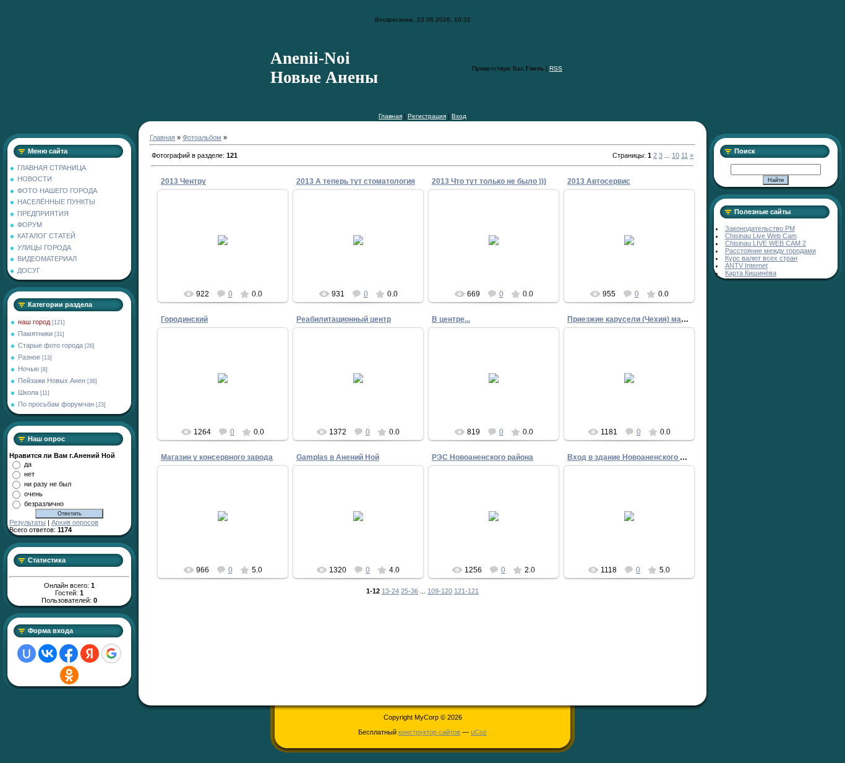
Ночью (28, 369)
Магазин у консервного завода (217, 457)
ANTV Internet (746, 265)
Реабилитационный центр (343, 319)
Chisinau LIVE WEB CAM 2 (765, 243)
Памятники (35, 333)
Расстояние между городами (770, 250)
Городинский (184, 319)
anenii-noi (364, 388)
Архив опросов (74, 522)
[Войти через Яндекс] (89, 653)
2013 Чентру (183, 181)
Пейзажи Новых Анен (51, 380)
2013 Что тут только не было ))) (489, 181)
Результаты (27, 522)
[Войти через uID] (26, 653)
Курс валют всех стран (761, 258)
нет (29, 474)
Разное (29, 357)
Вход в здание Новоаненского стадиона (640, 457)
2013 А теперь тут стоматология (355, 181)
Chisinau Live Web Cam (761, 235)
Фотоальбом (201, 137)
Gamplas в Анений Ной (337, 457)
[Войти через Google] (111, 653)
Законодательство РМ (760, 228)
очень (33, 494)
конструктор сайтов (429, 732)
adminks (228, 250)
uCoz (479, 732)
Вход (459, 116)
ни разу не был (47, 484)
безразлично (44, 503)
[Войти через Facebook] (68, 653)
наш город (34, 321)
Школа (28, 392)
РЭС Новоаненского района (482, 457)
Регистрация (427, 116)
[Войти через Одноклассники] (69, 675)
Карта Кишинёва (750, 273)
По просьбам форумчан (56, 404)
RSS (555, 68)
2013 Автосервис (598, 181)
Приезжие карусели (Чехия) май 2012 (636, 319)
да (28, 464)
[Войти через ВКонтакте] (47, 653)
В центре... (451, 319)
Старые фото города (50, 345)
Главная (390, 116)
